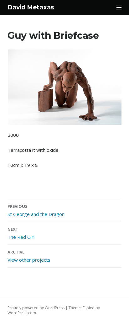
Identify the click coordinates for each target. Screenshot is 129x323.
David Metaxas (31, 7)
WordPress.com (22, 312)
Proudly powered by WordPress (36, 307)
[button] (64, 87)
